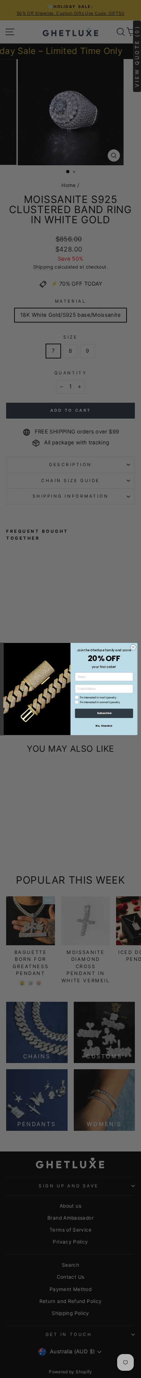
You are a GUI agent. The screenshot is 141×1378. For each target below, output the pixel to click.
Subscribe (104, 713)
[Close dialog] (133, 647)
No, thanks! (103, 726)
